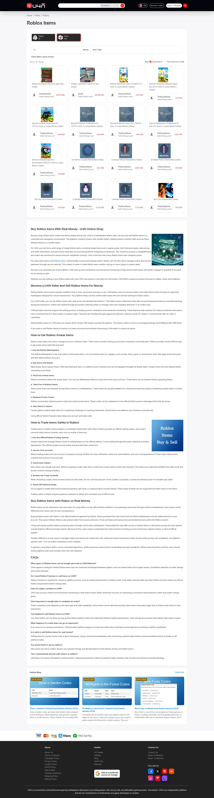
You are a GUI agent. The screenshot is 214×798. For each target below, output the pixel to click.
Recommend (157, 62)
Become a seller (157, 5)
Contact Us (153, 752)
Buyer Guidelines (156, 758)
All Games (98, 752)
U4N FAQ (98, 761)
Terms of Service (52, 755)
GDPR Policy (50, 767)
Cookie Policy (51, 764)
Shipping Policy (51, 776)
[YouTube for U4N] (164, 771)
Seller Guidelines (155, 755)
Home (29, 15)
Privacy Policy (51, 761)
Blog (96, 758)
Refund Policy (51, 779)
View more (179, 672)
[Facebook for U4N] (150, 771)
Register (177, 5)
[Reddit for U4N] (171, 771)
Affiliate (97, 755)
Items (37, 15)
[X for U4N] (157, 771)
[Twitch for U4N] (164, 778)
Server (86, 50)
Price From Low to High (175, 62)
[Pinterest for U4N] (157, 778)
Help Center (50, 770)
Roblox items (60, 261)
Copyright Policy (52, 758)
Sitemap (97, 764)
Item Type (97, 50)
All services (105, 5)
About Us (49, 752)
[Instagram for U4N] (150, 778)
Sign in (170, 5)
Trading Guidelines (53, 773)
